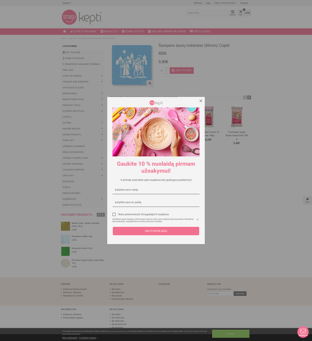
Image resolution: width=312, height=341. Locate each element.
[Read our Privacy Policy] (198, 219)
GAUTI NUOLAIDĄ (156, 231)
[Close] (201, 101)
